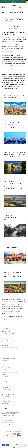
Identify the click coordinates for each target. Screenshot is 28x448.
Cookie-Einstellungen (7, 377)
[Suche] (23, 7)
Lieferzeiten (4, 336)
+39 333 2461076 (11, 417)
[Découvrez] (15, 108)
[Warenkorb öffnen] (26, 7)
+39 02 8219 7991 (9, 415)
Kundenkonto (5, 370)
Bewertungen (5, 374)
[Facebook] (2, 425)
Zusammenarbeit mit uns (7, 392)
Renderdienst (5, 360)
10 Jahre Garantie (6, 331)
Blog (3, 365)
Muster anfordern (6, 367)
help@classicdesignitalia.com (12, 412)
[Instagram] (5, 425)
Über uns (4, 385)
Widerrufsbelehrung (6, 350)
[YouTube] (9, 425)
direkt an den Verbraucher (8, 394)
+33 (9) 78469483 (11, 413)
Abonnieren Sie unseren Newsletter (10, 372)
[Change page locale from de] (27, 1)
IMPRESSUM (5, 345)
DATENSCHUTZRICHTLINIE (8, 343)
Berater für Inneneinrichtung (8, 358)
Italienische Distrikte (6, 389)
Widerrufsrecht (5, 403)
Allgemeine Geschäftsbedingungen (10, 340)
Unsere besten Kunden (7, 387)
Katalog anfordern (6, 363)
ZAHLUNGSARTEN (6, 338)
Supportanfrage (5, 401)
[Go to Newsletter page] (20, 7)
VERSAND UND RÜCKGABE (8, 333)
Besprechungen (5, 396)
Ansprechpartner (6, 399)
